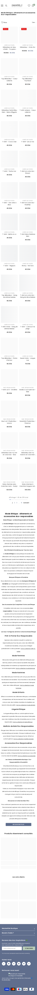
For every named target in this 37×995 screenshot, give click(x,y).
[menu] (2, 5)
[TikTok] (19, 963)
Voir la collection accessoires (26, 756)
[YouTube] (24, 963)
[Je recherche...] (6, 6)
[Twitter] (29, 963)
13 (21, 503)
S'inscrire (29, 948)
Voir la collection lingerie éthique (22, 722)
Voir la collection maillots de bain (23, 739)
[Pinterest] (14, 963)
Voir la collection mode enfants (25, 705)
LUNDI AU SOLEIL (9, 45)
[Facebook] (4, 963)
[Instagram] (9, 963)
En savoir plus (18, 824)
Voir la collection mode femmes (25, 668)
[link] (9, 864)
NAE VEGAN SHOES (9, 388)
